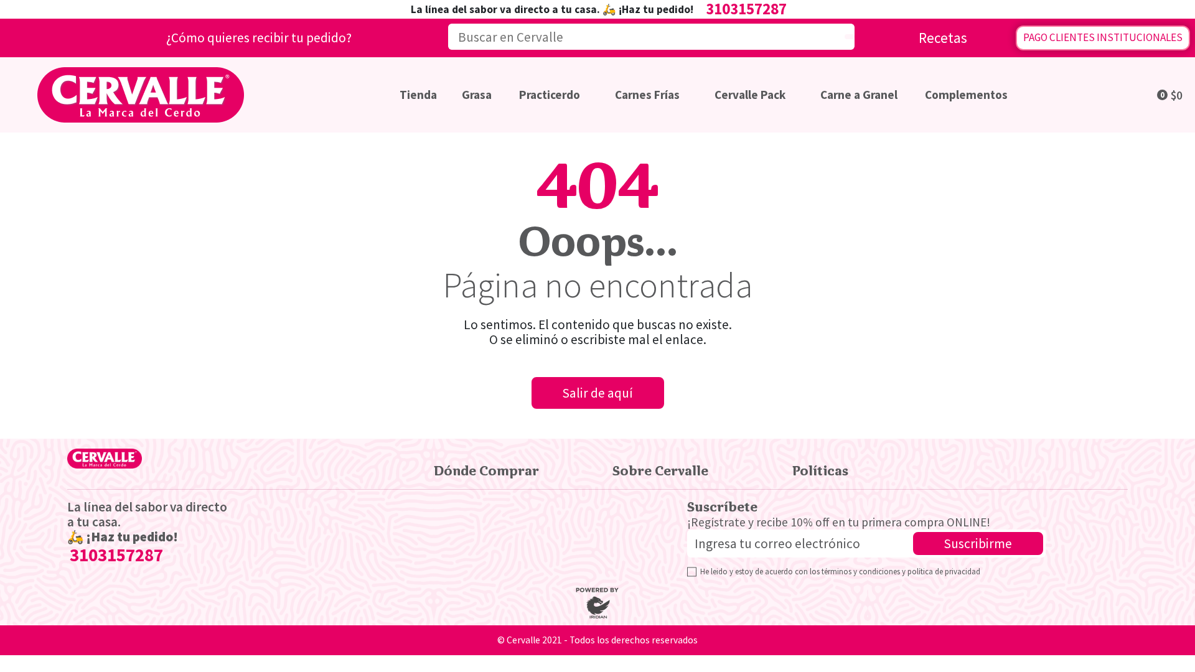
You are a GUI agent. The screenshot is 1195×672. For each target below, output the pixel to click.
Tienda (418, 94)
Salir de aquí (598, 393)
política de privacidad (943, 571)
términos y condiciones (861, 571)
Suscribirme (978, 543)
